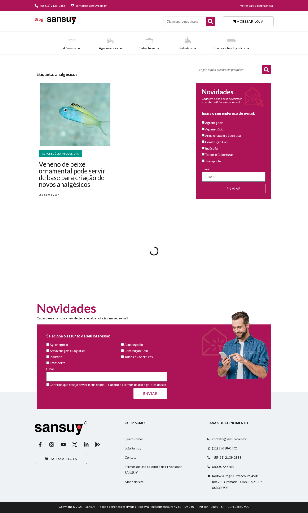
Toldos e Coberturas (219, 155)
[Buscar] (210, 21)
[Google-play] (97, 444)
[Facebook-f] (40, 444)
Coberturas (147, 48)
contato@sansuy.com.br (91, 5)
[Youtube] (63, 444)
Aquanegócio (214, 129)
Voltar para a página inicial (256, 5)
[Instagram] (51, 444)
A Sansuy (69, 48)
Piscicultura (70, 153)
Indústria (185, 48)
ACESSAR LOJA (250, 21)
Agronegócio (108, 48)
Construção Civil (216, 142)
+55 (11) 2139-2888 (52, 5)
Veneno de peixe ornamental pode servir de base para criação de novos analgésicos (72, 174)
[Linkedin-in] (86, 444)
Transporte (213, 161)
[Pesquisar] (266, 69)
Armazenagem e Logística (223, 136)
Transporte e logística (229, 48)
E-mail (206, 169)
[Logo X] (74, 444)
